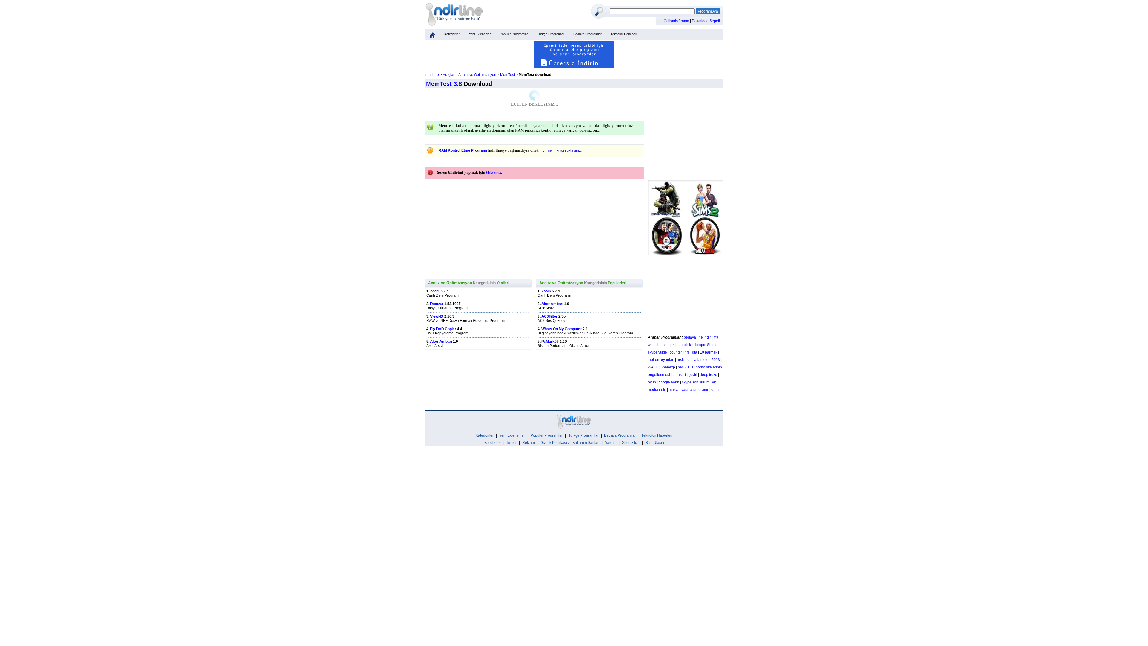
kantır (715, 390)
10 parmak (708, 352)
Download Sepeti (706, 21)
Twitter (511, 443)
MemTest (507, 75)
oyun (652, 382)
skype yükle (657, 352)
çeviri (693, 375)
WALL (653, 367)
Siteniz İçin (631, 443)
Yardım (610, 443)
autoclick (684, 345)
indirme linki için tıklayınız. (561, 150)
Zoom (435, 291)
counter (676, 352)
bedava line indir (697, 337)
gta (694, 352)
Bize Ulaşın (654, 443)
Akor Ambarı (441, 341)
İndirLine (432, 75)
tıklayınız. (494, 172)
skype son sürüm (695, 382)
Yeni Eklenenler (480, 34)
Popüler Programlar (514, 34)
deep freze (708, 375)
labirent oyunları (661, 360)
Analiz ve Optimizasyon (477, 75)
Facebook (492, 443)
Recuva (436, 304)
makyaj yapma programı (688, 390)
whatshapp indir (661, 345)
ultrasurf (679, 375)
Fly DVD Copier (443, 329)
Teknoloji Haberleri (623, 34)
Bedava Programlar (587, 34)
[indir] (454, 26)
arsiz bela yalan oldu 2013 (698, 360)
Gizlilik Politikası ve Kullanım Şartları (570, 443)
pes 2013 (685, 367)
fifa (716, 337)
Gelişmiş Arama (677, 21)
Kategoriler (452, 34)
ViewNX (436, 316)
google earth (669, 382)
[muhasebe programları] (574, 67)
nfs (687, 352)
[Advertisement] (685, 293)
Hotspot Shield (706, 345)
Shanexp (667, 367)
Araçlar (448, 75)
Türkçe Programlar (550, 34)
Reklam (528, 443)
